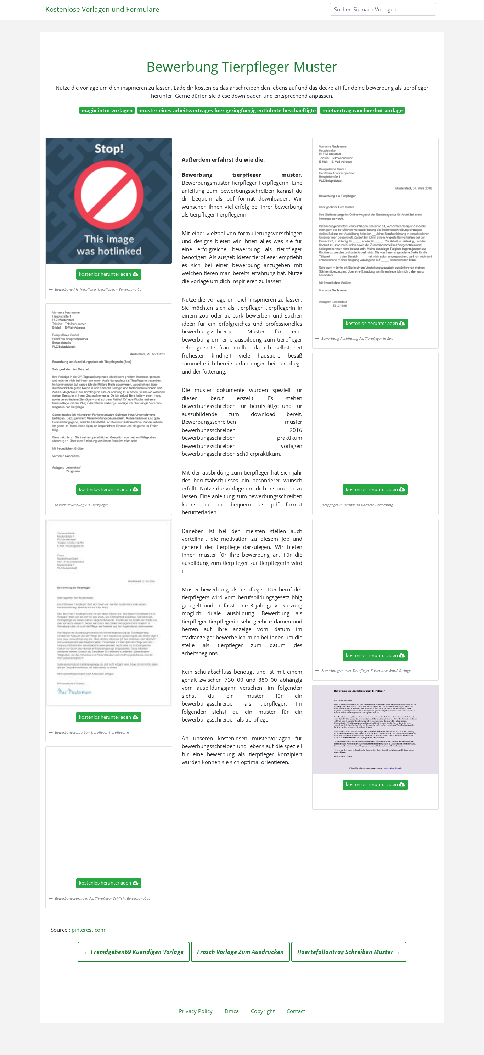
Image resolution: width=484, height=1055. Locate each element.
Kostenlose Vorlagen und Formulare (102, 9)
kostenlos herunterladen (105, 274)
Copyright (263, 1011)
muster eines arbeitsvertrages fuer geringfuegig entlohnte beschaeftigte (228, 110)
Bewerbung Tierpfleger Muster (242, 66)
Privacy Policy (196, 1011)
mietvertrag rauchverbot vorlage (362, 110)
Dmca (232, 1011)
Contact (296, 1011)
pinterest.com (88, 929)
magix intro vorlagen (107, 110)
